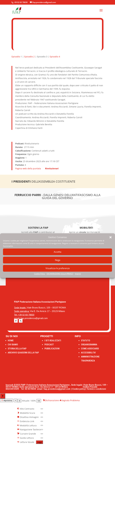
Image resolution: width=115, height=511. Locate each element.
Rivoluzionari (52, 168)
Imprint (78, 273)
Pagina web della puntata (28, 168)
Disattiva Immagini (29, 417)
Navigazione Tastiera (30, 429)
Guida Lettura (26, 437)
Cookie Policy (39, 273)
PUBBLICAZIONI (52, 348)
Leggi (39, 442)
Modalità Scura (27, 412)
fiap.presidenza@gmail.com (57, 389)
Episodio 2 (29, 56)
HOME (11, 340)
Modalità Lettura (28, 425)
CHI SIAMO (13, 344)
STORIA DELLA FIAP (17, 348)
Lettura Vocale (26, 442)
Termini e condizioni (96, 389)
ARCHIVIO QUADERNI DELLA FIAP (23, 352)
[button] (110, 237)
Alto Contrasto (26, 408)
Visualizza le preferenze (58, 268)
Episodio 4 (55, 56)
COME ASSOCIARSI (90, 348)
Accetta (57, 251)
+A (39, 400)
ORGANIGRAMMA (89, 344)
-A (19, 400)
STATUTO (85, 340)
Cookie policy (78, 389)
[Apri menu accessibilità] (2, 396)
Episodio (16, 56)
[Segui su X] (20, 321)
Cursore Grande (27, 433)
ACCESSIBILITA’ (88, 352)
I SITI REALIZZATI (52, 340)
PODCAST (49, 344)
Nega (57, 260)
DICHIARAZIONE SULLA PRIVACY (60, 273)
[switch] (42, 408)
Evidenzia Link (26, 421)
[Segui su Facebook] (16, 321)
